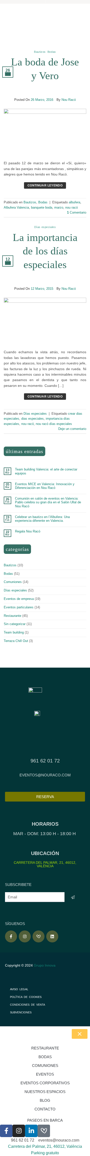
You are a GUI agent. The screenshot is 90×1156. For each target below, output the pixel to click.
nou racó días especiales (54, 424)
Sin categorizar (15, 624)
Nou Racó (69, 100)
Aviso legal (19, 989)
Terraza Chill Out (16, 641)
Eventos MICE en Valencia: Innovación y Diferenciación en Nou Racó (44, 486)
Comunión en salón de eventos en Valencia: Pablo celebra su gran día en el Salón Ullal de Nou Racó (48, 502)
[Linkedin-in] (31, 1131)
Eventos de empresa (19, 599)
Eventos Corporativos (45, 1083)
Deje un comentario (72, 429)
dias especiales (32, 418)
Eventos (45, 1074)
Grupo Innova (45, 965)
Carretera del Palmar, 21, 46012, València (45, 864)
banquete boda (41, 207)
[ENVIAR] (73, 897)
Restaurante (12, 616)
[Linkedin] (52, 936)
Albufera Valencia (16, 207)
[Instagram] (25, 936)
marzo (58, 207)
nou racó (71, 207)
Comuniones (13, 582)
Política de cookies (26, 996)
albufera (74, 202)
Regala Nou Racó (27, 531)
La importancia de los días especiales (45, 251)
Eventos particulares (19, 607)
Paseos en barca (45, 1120)
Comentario (76, 212)
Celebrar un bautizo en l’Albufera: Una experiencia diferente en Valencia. (42, 519)
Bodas (52, 51)
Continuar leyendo (45, 185)
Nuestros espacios (45, 1092)
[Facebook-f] (11, 936)
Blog (45, 1100)
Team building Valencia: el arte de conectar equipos (46, 471)
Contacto (45, 1109)
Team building (14, 632)
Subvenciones (21, 1012)
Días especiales (45, 227)
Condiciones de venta (27, 1004)
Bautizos (40, 51)
